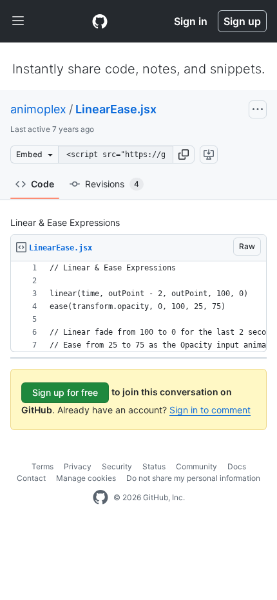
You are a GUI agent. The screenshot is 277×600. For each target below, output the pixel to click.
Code (42, 183)
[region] (138, 306)
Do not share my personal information (193, 478)
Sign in (190, 21)
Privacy (77, 466)
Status (154, 466)
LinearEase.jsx (116, 109)
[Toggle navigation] (18, 21)
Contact (31, 478)
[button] (184, 154)
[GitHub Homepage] (100, 497)
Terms (42, 466)
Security (117, 466)
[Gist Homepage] (100, 21)
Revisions (112, 183)
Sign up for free (65, 392)
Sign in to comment (210, 409)
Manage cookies (86, 478)
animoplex (38, 109)
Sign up (242, 21)
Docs (236, 466)
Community (196, 466)
